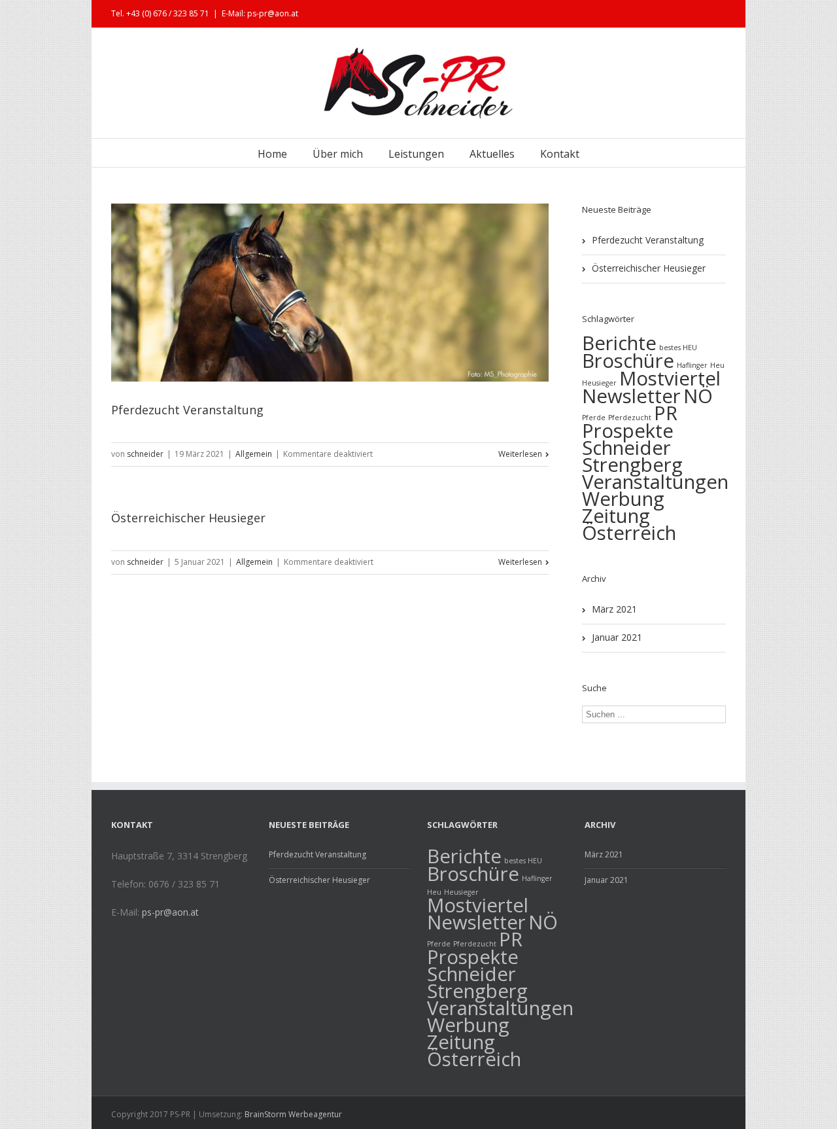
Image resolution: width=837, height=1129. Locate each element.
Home (272, 154)
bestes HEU (678, 347)
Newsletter (631, 396)
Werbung (623, 499)
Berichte (619, 343)
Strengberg (632, 465)
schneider (145, 453)
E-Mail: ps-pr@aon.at (260, 13)
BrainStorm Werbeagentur (293, 1114)
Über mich (338, 154)
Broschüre (628, 361)
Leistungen (416, 154)
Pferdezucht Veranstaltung (187, 410)
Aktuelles (492, 154)
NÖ (698, 396)
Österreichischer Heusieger (188, 518)
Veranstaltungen (655, 482)
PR (665, 413)
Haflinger (537, 878)
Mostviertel (670, 378)
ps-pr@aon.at (170, 912)
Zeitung (616, 516)
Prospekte (628, 431)
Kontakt (559, 154)
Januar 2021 (617, 637)
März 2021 (614, 609)
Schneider (626, 448)
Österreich (629, 533)
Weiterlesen (520, 453)
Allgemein (253, 453)
